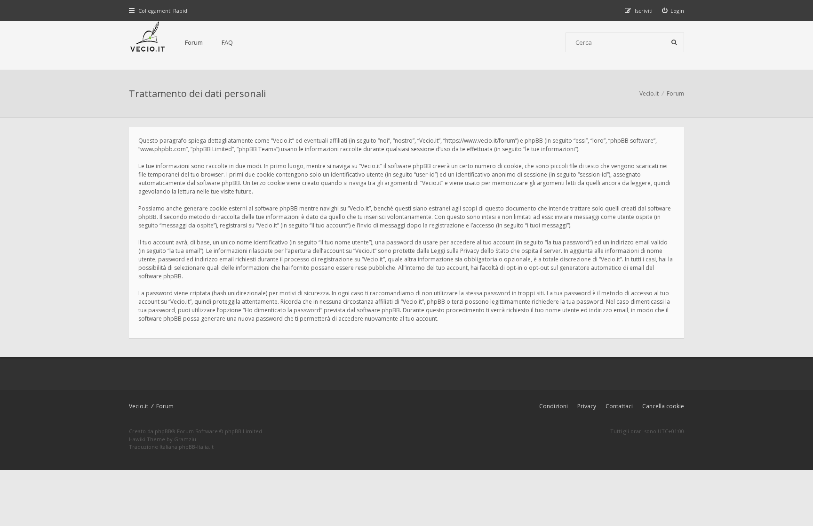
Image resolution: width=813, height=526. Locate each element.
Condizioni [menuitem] (553, 406)
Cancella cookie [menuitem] (663, 406)
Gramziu (185, 439)
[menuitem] (673, 10)
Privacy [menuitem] (586, 406)
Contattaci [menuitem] (619, 406)
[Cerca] (674, 42)
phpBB (163, 431)
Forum (194, 42)
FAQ (227, 42)
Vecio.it (138, 406)
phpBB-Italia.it (196, 446)
